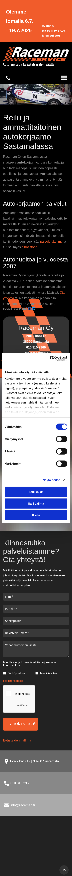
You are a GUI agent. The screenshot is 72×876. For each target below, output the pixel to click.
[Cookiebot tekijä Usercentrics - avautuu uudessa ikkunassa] (50, 358)
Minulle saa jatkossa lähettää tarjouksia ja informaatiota (29, 664)
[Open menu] (64, 78)
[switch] (61, 439)
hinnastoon (29, 247)
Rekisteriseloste (13, 680)
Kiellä (36, 515)
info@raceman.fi (22, 805)
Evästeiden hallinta (17, 740)
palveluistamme (51, 241)
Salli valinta (36, 503)
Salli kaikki (36, 492)
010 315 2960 (20, 783)
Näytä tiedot (51, 479)
